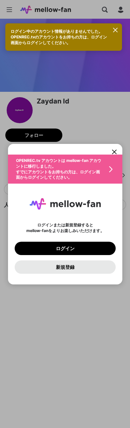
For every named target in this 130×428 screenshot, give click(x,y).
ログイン (65, 248)
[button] (65, 169)
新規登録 (65, 266)
